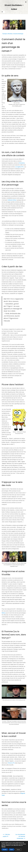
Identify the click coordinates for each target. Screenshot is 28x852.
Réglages (18, 849)
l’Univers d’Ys (11, 763)
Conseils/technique (18, 33)
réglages (3, 846)
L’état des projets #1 (6, 835)
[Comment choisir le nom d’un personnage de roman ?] (14, 25)
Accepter (5, 849)
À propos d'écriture (7, 33)
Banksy (4, 613)
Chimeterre (22, 163)
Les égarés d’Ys (19, 167)
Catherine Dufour (12, 200)
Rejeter (11, 849)
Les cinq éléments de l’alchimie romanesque (20, 836)
